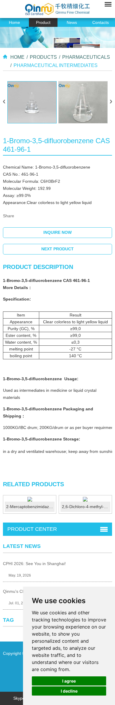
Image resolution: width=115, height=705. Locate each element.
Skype (19, 698)
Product (43, 22)
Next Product (57, 249)
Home (14, 22)
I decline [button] (69, 690)
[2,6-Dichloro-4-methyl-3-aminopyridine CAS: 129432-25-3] (85, 499)
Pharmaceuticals (86, 57)
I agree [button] (69, 680)
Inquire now (57, 232)
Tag (8, 620)
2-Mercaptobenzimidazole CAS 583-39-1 (30, 506)
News (72, 22)
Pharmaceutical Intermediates (56, 65)
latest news (22, 546)
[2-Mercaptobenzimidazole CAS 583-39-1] (30, 499)
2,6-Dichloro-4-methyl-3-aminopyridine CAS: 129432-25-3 (86, 506)
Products (43, 57)
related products (33, 484)
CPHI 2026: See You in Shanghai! (34, 563)
